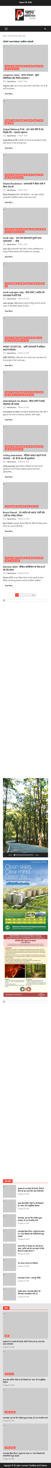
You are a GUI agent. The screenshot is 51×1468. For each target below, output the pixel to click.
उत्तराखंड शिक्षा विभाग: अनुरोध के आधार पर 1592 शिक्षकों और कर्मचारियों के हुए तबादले (9, 1235)
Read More (9, 93)
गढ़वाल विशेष (29, 66)
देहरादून (35, 66)
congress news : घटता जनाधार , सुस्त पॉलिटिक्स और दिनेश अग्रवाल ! (25, 58)
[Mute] (41, 855)
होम (6, 286)
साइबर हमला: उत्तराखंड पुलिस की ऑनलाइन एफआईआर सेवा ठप (9, 1294)
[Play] (6, 855)
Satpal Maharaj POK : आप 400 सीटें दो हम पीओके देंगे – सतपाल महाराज (25, 112)
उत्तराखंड (7, 66)
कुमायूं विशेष (21, 66)
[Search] (45, 29)
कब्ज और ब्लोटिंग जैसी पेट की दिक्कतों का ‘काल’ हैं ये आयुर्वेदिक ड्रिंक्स (9, 1205)
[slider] (23, 855)
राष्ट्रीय (7, 69)
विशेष (12, 123)
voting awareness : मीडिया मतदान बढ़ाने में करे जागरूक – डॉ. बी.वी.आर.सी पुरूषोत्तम (25, 438)
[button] (25, 817)
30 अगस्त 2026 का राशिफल (9, 1264)
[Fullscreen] (45, 855)
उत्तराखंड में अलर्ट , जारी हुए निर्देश (9, 1279)
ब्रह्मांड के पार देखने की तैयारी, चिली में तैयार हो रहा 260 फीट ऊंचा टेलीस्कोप (9, 1191)
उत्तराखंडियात (14, 66)
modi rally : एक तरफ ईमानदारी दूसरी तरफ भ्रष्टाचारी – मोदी (25, 221)
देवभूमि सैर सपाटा (37, 338)
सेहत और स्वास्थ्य (14, 69)
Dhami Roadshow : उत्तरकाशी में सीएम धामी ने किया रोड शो (25, 166)
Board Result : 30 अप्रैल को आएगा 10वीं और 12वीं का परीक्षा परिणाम (25, 495)
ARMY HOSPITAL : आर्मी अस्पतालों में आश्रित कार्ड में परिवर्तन (25, 329)
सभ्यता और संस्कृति (9, 232)
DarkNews (33, 1465)
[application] (25, 817)
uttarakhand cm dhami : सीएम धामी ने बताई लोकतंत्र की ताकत (25, 384)
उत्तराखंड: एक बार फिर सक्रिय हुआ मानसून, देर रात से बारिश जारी (9, 1220)
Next (33, 595)
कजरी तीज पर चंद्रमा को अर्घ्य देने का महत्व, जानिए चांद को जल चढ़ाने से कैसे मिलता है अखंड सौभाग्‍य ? (9, 1249)
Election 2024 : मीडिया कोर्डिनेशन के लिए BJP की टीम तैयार (25, 550)
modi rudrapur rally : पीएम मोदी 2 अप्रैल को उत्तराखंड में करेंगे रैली (25, 275)
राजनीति (40, 66)
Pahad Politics (11, 81)
